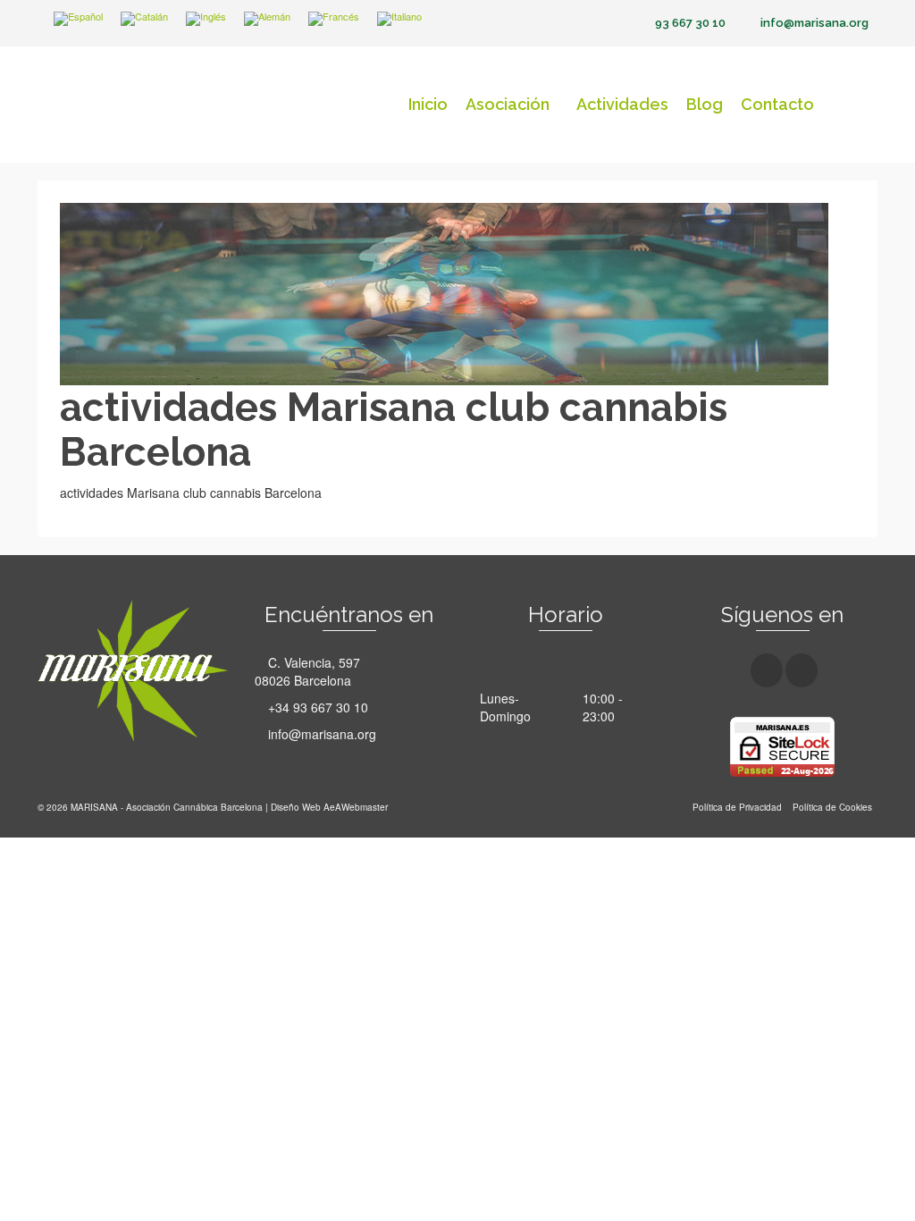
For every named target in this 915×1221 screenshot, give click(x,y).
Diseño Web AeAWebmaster (329, 807)
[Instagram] (801, 670)
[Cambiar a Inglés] (206, 19)
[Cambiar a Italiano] (399, 19)
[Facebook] (767, 670)
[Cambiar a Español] (78, 19)
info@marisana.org (320, 734)
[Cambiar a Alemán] (267, 19)
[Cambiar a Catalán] (144, 19)
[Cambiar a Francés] (333, 19)
